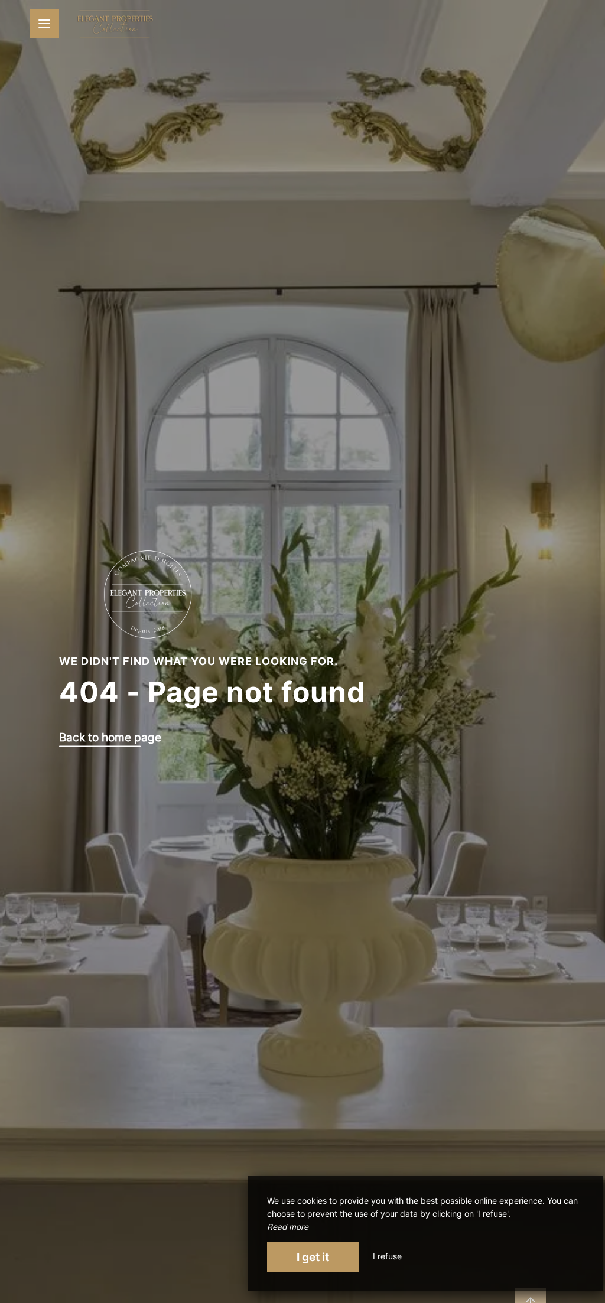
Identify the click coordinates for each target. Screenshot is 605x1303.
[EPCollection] (115, 23)
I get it (313, 1257)
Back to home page (110, 738)
